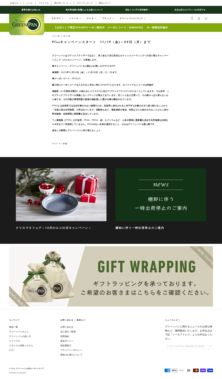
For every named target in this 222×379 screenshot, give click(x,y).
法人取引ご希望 (68, 331)
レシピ (30, 3)
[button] (191, 19)
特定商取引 (65, 345)
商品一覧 (13, 326)
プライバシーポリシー (71, 350)
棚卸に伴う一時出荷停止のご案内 (140, 228)
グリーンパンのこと (19, 331)
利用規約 (64, 336)
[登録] (211, 346)
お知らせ (14, 3)
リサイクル (43, 3)
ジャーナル (14, 340)
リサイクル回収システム (21, 345)
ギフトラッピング (85, 3)
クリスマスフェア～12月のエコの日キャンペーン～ (54, 228)
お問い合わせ (67, 326)
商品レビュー (105, 3)
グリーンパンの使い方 (20, 336)
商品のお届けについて (71, 354)
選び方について (61, 3)
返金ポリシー (67, 340)
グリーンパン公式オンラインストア (30, 368)
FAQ (11, 350)
